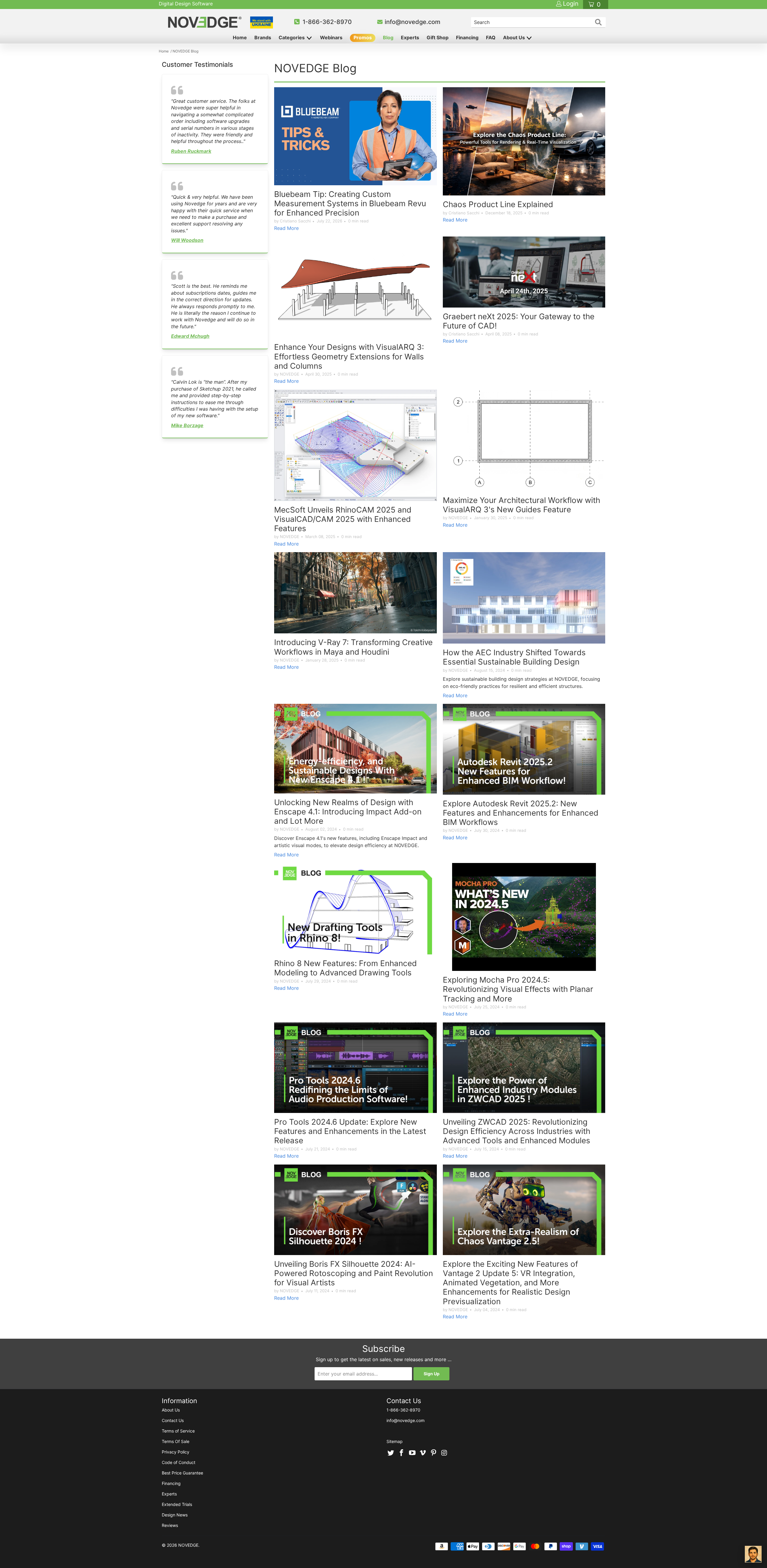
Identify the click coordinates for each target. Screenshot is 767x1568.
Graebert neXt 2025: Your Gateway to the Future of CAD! (518, 321)
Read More (286, 228)
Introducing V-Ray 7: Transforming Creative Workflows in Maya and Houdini (353, 647)
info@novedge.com (412, 21)
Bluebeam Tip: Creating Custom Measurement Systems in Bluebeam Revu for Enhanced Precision (350, 203)
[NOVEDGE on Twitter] (390, 1453)
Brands (262, 37)
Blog (388, 37)
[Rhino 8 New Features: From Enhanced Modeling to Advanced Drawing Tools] (355, 908)
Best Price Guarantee (182, 1472)
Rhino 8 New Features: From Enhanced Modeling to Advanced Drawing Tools (345, 968)
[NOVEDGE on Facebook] (401, 1453)
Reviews (170, 1525)
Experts (410, 37)
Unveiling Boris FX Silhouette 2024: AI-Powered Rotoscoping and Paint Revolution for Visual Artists (353, 1273)
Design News (175, 1514)
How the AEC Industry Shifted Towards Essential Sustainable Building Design (514, 657)
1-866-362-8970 (327, 21)
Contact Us (173, 1420)
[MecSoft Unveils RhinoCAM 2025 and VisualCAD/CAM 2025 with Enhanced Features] (355, 445)
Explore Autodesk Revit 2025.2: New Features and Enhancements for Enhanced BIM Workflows (520, 813)
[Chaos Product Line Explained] (524, 141)
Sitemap (394, 1441)
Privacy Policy (175, 1451)
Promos (363, 37)
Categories (292, 37)
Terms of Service (178, 1430)
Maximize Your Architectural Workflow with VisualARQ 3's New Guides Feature (521, 504)
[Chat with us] (753, 1554)
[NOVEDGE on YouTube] (412, 1453)
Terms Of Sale (175, 1441)
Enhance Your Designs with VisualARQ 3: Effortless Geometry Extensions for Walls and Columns (349, 356)
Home (240, 37)
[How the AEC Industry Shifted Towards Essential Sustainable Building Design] (524, 598)
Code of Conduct (178, 1462)
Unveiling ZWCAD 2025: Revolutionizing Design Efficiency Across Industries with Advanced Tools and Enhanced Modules (516, 1131)
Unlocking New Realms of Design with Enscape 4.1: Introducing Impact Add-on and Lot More (348, 812)
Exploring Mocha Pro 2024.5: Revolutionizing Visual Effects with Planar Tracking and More (518, 989)
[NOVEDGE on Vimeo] (423, 1453)
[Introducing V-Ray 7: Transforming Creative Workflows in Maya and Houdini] (355, 592)
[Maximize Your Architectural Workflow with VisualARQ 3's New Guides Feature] (524, 440)
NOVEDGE (188, 1545)
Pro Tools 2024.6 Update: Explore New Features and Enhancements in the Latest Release (350, 1131)
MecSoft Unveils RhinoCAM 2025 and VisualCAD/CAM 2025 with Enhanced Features (342, 519)
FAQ (491, 37)
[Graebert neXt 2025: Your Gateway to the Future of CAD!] (524, 272)
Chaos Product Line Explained (498, 204)
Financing (467, 37)
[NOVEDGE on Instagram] (444, 1453)
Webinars (331, 37)
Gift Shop (438, 37)
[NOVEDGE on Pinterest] (433, 1453)
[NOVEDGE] (205, 22)
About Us (514, 37)
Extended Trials (177, 1504)
